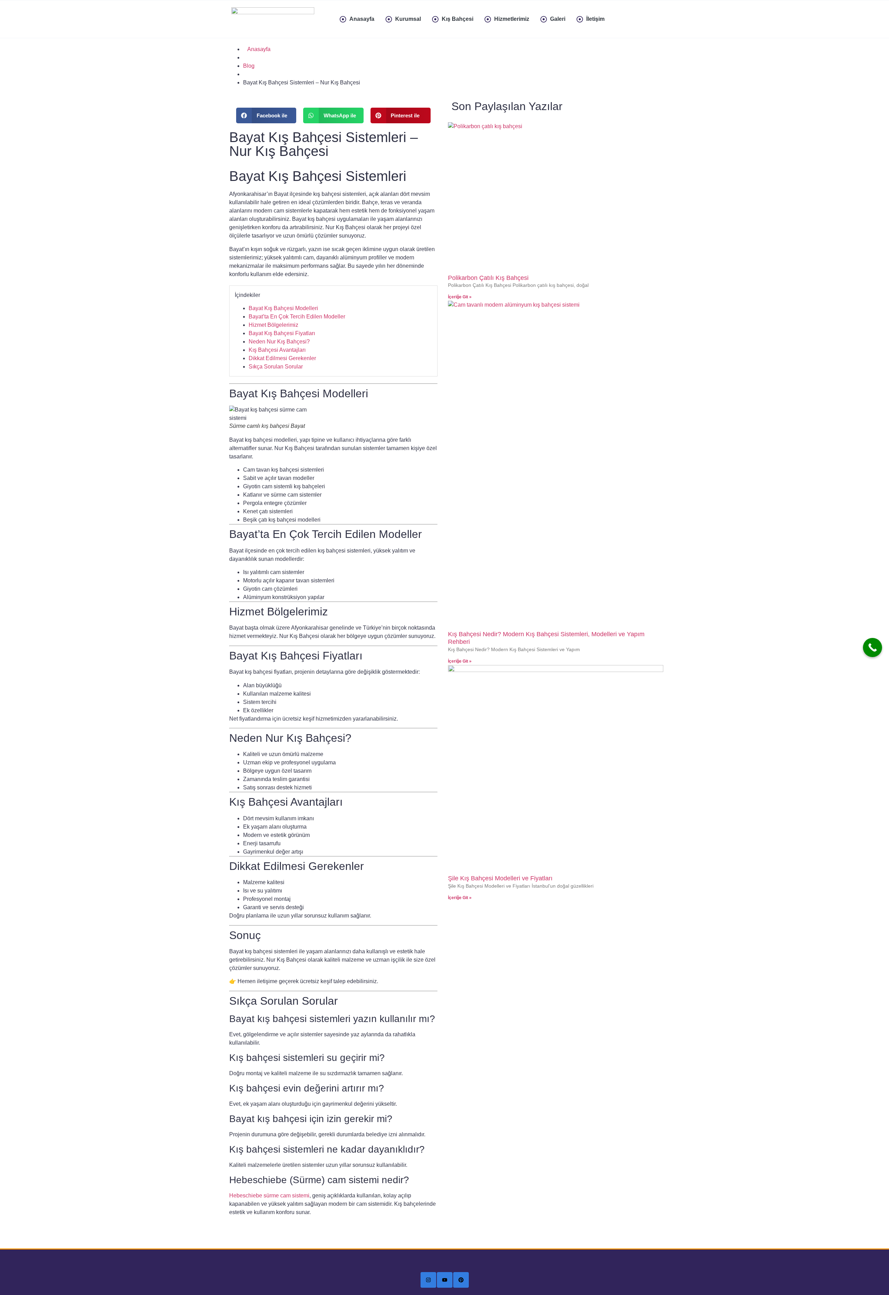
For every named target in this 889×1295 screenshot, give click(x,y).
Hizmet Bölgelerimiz (273, 325)
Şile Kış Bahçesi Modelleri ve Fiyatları (500, 878)
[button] (266, 115)
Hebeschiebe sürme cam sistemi (269, 1195)
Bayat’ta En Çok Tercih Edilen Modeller (297, 316)
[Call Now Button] (872, 647)
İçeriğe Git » (460, 296)
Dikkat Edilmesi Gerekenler (282, 358)
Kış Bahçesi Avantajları (277, 350)
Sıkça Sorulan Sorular (276, 367)
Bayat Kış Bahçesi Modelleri (283, 308)
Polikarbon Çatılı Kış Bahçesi (488, 277)
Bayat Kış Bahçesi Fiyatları (282, 333)
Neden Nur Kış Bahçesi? (279, 341)
